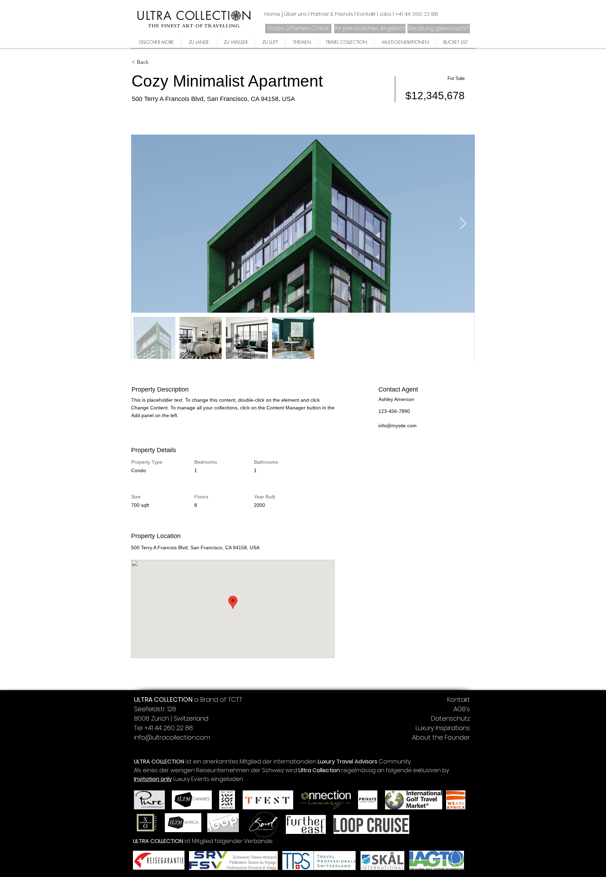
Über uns (296, 14)
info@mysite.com (397, 425)
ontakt (368, 14)
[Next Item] (463, 224)
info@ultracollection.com (172, 737)
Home (272, 14)
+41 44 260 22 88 (416, 14)
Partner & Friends (333, 14)
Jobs (386, 14)
